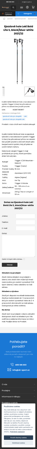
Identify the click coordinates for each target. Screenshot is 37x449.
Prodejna (6, 390)
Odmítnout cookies (18, 443)
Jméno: (5, 216)
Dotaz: (4, 233)
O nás (4, 384)
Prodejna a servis (10, 402)
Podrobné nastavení (17, 432)
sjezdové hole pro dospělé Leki (13, 119)
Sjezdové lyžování (20, 18)
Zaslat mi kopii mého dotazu (12, 259)
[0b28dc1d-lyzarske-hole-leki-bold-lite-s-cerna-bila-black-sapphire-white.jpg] (18, 61)
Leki (25, 116)
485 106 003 (10, 2)
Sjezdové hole (32, 18)
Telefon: (5, 222)
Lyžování (10, 18)
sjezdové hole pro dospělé (12, 116)
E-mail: (4, 228)
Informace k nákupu (11, 396)
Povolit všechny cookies (18, 437)
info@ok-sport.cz (27, 2)
